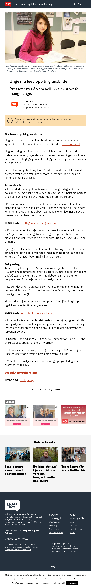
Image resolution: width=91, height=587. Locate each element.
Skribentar (54, 528)
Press (57, 389)
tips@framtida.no (60, 546)
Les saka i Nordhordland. (21, 372)
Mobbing (48, 389)
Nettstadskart (76, 528)
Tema (72, 532)
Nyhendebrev (56, 532)
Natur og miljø (77, 518)
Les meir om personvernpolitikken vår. (22, 548)
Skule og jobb (56, 518)
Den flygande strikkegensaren (38, 223)
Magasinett (54, 521)
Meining (53, 525)
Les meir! (61, 583)
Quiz (72, 521)
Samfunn (53, 514)
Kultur (73, 514)
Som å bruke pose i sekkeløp (37, 313)
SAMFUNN (36, 389)
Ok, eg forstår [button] (72, 583)
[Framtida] (9, 4)
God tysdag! (27, 380)
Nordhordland (71, 144)
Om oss (73, 525)
